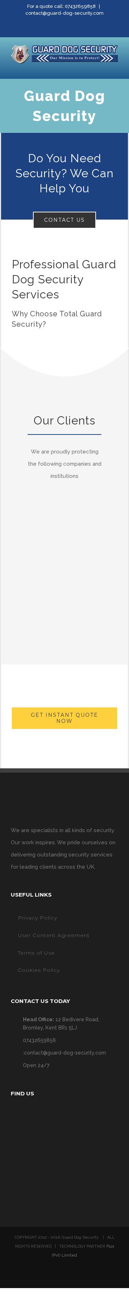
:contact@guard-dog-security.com (64, 1053)
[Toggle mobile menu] (115, 68)
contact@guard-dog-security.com (64, 13)
